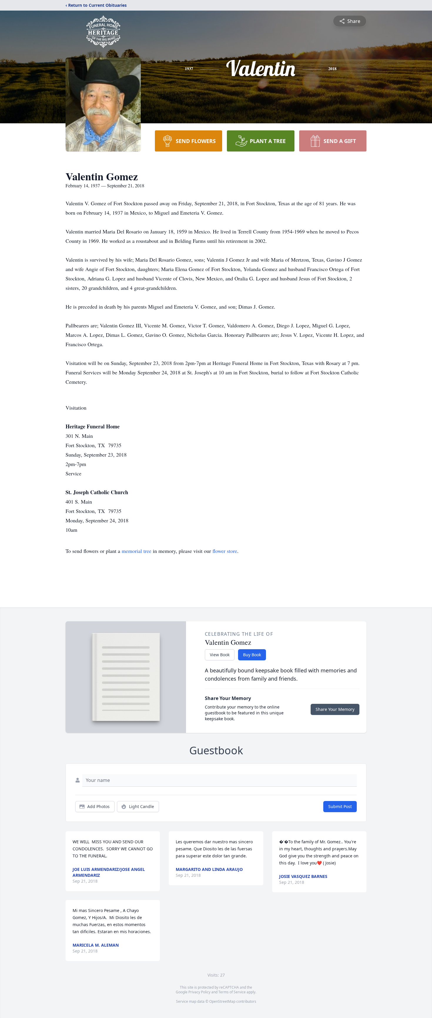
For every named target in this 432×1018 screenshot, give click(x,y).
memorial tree (136, 550)
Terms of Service (232, 992)
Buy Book (252, 654)
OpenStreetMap (222, 1001)
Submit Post (340, 806)
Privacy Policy (199, 992)
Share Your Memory (335, 709)
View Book (220, 654)
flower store (224, 550)
